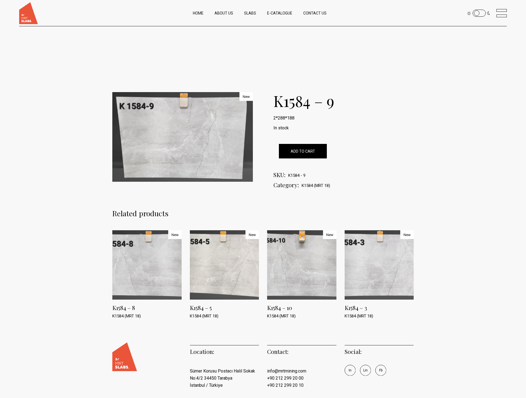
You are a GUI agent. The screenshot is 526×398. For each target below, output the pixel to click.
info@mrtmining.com (286, 371)
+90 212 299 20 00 (285, 378)
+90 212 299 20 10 (285, 385)
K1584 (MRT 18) (316, 185)
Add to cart (303, 151)
